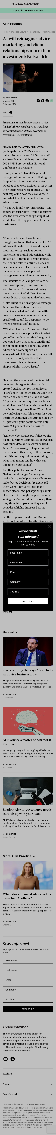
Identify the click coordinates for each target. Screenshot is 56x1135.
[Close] (49, 526)
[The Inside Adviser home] (28, 530)
